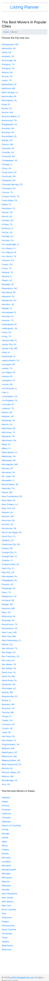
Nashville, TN (8, 488)
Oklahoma (7, 917)
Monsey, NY (7, 468)
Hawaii (5, 837)
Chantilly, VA (8, 152)
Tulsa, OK (6, 732)
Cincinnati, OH (9, 176)
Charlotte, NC (8, 156)
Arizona (5, 805)
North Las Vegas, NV (12, 532)
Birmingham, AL (9, 100)
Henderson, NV (9, 300)
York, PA (6, 784)
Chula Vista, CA (9, 172)
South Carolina (9, 929)
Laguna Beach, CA (10, 360)
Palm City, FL (8, 568)
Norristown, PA (9, 528)
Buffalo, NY (7, 140)
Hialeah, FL (7, 308)
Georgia (5, 833)
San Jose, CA (8, 660)
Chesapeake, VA (9, 160)
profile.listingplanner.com (22, 977)
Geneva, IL (7, 276)
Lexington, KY (8, 380)
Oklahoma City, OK (11, 544)
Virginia (5, 941)
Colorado (6, 817)
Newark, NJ (7, 512)
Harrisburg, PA (8, 292)
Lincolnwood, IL (9, 388)
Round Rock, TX (9, 624)
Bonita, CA (7, 108)
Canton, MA (7, 144)
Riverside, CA (8, 620)
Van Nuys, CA (8, 736)
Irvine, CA (6, 332)
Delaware (6, 821)
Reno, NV (6, 612)
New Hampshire (9, 893)
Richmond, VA (8, 616)
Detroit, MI (7, 216)
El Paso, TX (7, 224)
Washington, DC (9, 752)
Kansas (5, 853)
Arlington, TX (8, 64)
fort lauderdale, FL (10, 244)
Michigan (6, 873)
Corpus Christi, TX (10, 196)
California (6, 813)
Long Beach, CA (9, 396)
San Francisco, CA (10, 656)
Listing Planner (24, 7)
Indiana (5, 849)
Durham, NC (8, 220)
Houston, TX (8, 320)
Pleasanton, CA (9, 596)
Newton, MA (8, 516)
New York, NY (8, 508)
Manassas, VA (8, 420)
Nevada (5, 889)
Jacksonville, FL (9, 340)
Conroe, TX (7, 192)
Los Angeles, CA (9, 400)
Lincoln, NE (7, 384)
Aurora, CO (7, 76)
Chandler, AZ (8, 148)
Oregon (5, 921)
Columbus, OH (8, 188)
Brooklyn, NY (8, 132)
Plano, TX (6, 592)
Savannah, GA (8, 684)
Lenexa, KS (7, 376)
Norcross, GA (8, 520)
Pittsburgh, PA (8, 588)
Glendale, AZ (8, 284)
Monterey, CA (8, 472)
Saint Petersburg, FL (11, 640)
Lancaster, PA (8, 364)
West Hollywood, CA (11, 764)
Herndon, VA (8, 304)
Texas (4, 937)
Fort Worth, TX (9, 256)
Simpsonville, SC (10, 696)
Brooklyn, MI (8, 128)
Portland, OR (8, 600)
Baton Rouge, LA (10, 92)
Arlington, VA (8, 68)
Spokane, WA (8, 704)
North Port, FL (9, 536)
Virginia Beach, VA (10, 744)
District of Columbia (11, 825)
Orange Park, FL (9, 556)
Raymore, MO (8, 608)
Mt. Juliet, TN (8, 476)
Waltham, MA (8, 748)
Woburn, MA (8, 776)
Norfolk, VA (7, 524)
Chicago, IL (7, 164)
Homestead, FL (9, 312)
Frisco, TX (7, 268)
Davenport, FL (9, 208)
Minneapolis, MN (10, 464)
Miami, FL (6, 448)
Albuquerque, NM (10, 44)
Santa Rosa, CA (9, 680)
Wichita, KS (7, 768)
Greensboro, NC (9, 288)
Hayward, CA (8, 296)
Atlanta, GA (7, 72)
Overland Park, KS (10, 564)
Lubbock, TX (8, 408)
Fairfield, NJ (7, 236)
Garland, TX (7, 272)
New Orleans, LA (10, 504)
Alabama (6, 797)
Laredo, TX (7, 368)
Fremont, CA (8, 260)
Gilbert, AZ (7, 280)
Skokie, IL (6, 700)
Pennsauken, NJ (9, 576)
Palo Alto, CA (8, 572)
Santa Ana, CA (9, 672)
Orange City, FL (9, 552)
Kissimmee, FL (9, 356)
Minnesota (7, 877)
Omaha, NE (7, 548)
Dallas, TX (6, 204)
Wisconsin (7, 949)
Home (6, 32)
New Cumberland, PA (12, 496)
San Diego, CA (8, 652)
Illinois (5, 845)
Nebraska (6, 885)
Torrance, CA (8, 724)
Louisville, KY (8, 404)
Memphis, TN (8, 436)
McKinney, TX (8, 432)
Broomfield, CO (9, 136)
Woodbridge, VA (9, 780)
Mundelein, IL (8, 480)
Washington (7, 945)
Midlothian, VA (9, 456)
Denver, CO (7, 212)
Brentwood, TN (9, 120)
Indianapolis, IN (9, 324)
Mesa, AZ (6, 444)
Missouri (6, 881)
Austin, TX (7, 80)
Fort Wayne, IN (9, 252)
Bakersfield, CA (9, 84)
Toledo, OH (7, 720)
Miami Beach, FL (10, 452)
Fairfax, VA (7, 232)
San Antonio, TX (9, 648)
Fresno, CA (7, 264)
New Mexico (8, 901)
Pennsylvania (8, 925)
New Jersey (7, 897)
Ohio (4, 913)
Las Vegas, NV (8, 372)
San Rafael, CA (9, 668)
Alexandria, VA (9, 48)
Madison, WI (8, 416)
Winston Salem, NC (11, 772)
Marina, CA (7, 424)
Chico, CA (6, 168)
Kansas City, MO (10, 348)
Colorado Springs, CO (12, 184)
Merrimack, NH (9, 440)
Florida (5, 829)
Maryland (6, 865)
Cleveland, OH (8, 180)
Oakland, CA (8, 540)
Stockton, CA (8, 708)
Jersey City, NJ (9, 344)
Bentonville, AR (9, 96)
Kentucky (6, 857)
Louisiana (6, 861)
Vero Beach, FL (9, 740)
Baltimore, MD (8, 88)
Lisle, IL (5, 392)
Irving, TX (6, 336)
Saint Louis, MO (9, 632)
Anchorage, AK (9, 60)
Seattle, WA (7, 692)
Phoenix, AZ (7, 584)
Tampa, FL (7, 716)
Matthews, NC (9, 428)
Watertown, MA (9, 756)
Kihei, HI (6, 352)
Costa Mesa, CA (9, 200)
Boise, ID (6, 104)
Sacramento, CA (9, 628)
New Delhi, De (8, 500)
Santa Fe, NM (8, 676)
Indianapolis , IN (9, 328)
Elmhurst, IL (7, 228)
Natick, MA (7, 492)
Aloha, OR (6, 52)
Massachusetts (9, 869)
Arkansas (6, 809)
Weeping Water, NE (11, 760)
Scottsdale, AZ (9, 688)
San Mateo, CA (9, 664)
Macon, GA (7, 412)
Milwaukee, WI (8, 460)
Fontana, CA (8, 240)
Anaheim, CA (8, 56)
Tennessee (7, 933)
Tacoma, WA (8, 712)
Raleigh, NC (7, 604)
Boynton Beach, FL (11, 116)
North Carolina (9, 909)
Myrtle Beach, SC (10, 484)
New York (6, 905)
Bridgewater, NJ (9, 124)
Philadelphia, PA (9, 580)
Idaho (4, 841)
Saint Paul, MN (9, 636)
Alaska (5, 801)
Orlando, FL (7, 560)
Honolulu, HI (7, 316)
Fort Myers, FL (9, 248)
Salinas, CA (7, 644)
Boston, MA (7, 112)
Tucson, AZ (7, 728)
